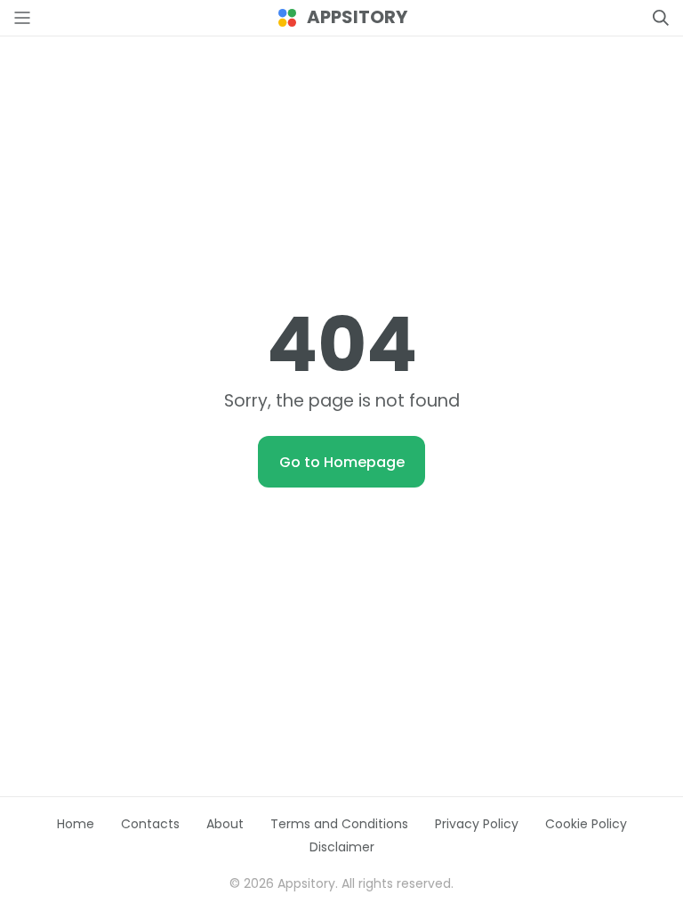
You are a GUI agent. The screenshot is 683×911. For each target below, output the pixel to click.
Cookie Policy (586, 824)
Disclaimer (341, 847)
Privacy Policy (476, 824)
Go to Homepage (342, 462)
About (225, 824)
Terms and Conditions (339, 824)
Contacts (150, 824)
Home (75, 824)
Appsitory (357, 17)
